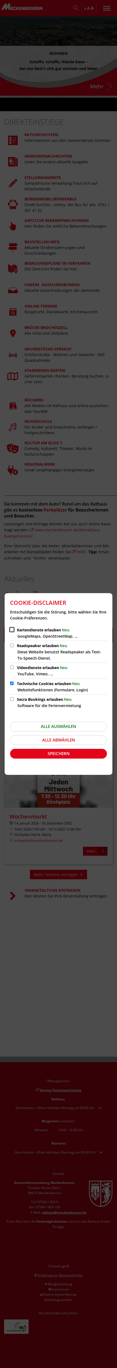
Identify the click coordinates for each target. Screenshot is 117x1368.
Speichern (59, 753)
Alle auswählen (58, 726)
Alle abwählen (58, 740)
